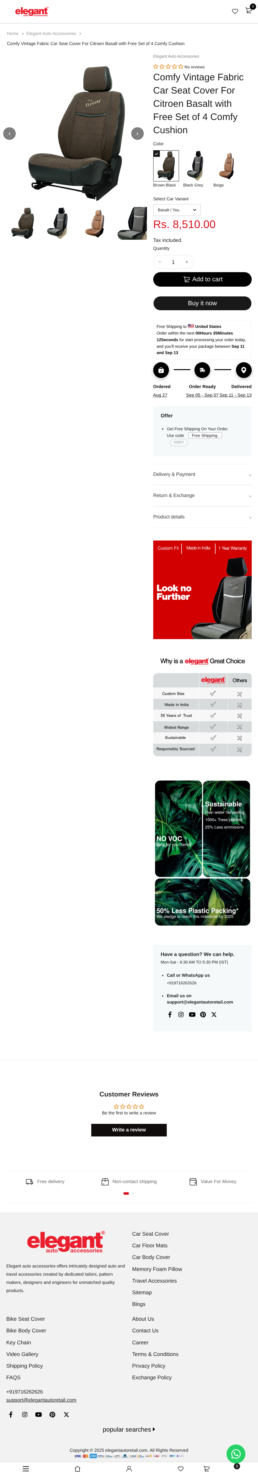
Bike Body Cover (26, 1331)
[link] (10, 1415)
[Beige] (226, 165)
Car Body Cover (151, 1257)
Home (13, 33)
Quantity (161, 248)
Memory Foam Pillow (157, 1269)
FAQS (13, 1378)
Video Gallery (22, 1354)
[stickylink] (77, 1469)
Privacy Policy (148, 1366)
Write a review (129, 1130)
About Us (143, 1319)
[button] (168, 67)
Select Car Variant (171, 199)
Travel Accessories (154, 1281)
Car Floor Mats (149, 1246)
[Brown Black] (166, 165)
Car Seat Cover (150, 1234)
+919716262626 (181, 983)
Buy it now (202, 303)
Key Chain (18, 1343)
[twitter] (66, 1415)
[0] (248, 10)
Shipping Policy (24, 1366)
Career (140, 1343)
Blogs (139, 1304)
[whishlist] (235, 11)
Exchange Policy (152, 1378)
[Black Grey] (196, 165)
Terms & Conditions (155, 1354)
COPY (179, 442)
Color (158, 143)
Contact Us (145, 1331)
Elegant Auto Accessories (51, 33)
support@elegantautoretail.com (200, 1001)
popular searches (128, 1429)
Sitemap (142, 1293)
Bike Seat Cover (25, 1319)
